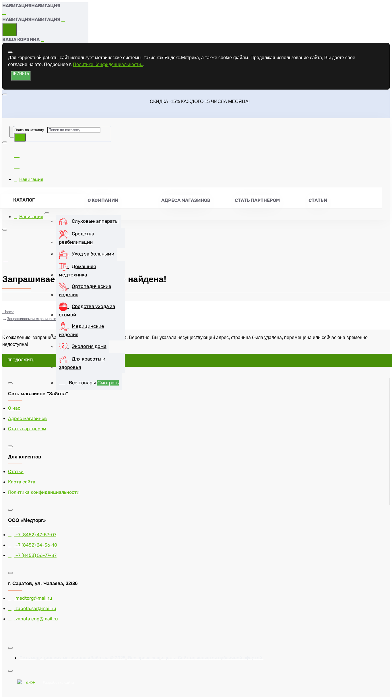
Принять (20, 73)
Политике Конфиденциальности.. (108, 64)
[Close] (4, 12)
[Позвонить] (17, 165)
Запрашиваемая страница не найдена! (40, 319)
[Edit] (10, 52)
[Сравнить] (17, 154)
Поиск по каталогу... (30, 130)
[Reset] (9, 29)
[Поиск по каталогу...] (11, 132)
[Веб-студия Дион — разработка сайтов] (28, 682)
